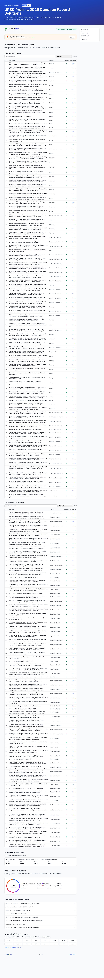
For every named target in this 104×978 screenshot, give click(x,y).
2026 (8, 940)
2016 (18, 944)
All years (40, 954)
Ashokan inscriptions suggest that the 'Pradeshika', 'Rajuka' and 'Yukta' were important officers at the (27, 140)
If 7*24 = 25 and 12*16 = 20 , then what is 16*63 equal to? (23, 577)
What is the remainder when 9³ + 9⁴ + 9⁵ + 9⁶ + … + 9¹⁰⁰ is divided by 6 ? (27, 788)
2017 (8, 944)
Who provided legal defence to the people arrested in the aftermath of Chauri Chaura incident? (27, 378)
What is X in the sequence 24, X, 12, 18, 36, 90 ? (21, 661)
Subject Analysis (85, 35)
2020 (54, 940)
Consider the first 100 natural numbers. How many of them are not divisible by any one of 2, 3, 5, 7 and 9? (28, 614)
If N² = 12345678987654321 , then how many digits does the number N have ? (28, 677)
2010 (72, 944)
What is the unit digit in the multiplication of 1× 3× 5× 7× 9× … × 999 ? (26, 593)
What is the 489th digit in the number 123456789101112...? (23, 708)
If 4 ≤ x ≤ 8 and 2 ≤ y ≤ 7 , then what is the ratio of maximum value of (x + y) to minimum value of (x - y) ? (28, 618)
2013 (45, 944)
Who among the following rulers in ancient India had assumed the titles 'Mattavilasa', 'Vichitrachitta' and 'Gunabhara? (27, 120)
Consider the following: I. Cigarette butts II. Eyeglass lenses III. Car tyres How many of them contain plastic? (28, 250)
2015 (27, 944)
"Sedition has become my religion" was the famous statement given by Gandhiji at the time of (27, 369)
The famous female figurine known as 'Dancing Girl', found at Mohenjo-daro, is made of (27, 373)
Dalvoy (17, 28)
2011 (63, 944)
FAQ (82, 37)
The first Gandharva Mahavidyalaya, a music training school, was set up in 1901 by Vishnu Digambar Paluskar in (27, 136)
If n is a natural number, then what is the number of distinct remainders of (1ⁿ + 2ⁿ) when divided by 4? (28, 702)
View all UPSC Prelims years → (12, 947)
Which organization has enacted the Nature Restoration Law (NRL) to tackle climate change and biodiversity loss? (28, 450)
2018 (72, 940)
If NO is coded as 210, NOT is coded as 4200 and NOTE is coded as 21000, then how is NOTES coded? (28, 742)
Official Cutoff (84, 33)
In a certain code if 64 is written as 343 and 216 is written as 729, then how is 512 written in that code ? (28, 784)
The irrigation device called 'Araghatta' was (20, 116)
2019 (63, 940)
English (24, 5)
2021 (45, 940)
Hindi (29, 5)
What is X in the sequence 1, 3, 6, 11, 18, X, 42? (20, 759)
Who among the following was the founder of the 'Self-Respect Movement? (28, 400)
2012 (54, 944)
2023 (27, 940)
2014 (36, 944)
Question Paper (85, 31)
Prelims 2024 (8, 954)
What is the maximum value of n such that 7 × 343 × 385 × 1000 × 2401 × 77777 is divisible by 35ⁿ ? (27, 657)
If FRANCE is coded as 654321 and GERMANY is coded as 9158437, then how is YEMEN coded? (28, 747)
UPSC (5, 5)
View (74, 63)
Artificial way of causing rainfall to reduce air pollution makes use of (26, 429)
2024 (17, 940)
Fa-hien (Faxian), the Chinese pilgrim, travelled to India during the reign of (27, 123)
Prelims (10, 5)
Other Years (84, 39)
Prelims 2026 (73, 954)
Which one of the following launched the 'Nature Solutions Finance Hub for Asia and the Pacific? (28, 211)
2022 (36, 940)
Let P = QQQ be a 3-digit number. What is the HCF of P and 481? (25, 706)
